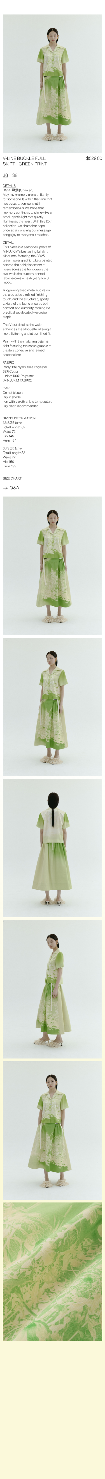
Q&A (14, 487)
